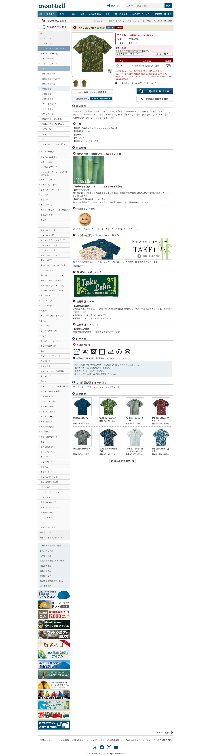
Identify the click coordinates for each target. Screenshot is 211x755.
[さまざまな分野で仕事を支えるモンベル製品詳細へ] (54, 695)
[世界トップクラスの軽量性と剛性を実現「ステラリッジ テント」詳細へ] (54, 604)
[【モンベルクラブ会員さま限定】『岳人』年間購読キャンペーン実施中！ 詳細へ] (54, 614)
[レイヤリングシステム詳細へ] (54, 685)
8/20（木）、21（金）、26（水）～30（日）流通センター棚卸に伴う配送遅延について (144, 77)
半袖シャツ (150, 21)
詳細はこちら (79, 265)
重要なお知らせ (47, 740)
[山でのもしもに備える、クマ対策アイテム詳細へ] (54, 624)
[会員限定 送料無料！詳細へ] (54, 715)
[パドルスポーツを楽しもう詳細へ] (54, 674)
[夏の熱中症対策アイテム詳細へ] (54, 654)
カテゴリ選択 (130, 5)
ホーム (96, 21)
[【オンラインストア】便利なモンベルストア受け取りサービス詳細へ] (54, 725)
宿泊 (82, 14)
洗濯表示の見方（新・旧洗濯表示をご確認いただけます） (102, 358)
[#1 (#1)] (92, 53)
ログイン (115, 5)
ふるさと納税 (95, 14)
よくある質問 (63, 740)
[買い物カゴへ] (54, 21)
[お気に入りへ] (54, 27)
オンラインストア (47, 14)
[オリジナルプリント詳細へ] (54, 705)
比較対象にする (82, 98)
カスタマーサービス (141, 14)
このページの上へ (164, 732)
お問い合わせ (78, 740)
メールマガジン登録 (95, 740)
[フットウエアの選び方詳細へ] (54, 634)
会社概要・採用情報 (163, 14)
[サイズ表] (163, 54)
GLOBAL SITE (164, 740)
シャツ (142, 21)
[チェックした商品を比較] (101, 98)
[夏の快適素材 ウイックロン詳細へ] (54, 594)
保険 (74, 14)
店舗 (108, 14)
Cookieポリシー (133, 740)
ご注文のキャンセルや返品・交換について (137, 83)
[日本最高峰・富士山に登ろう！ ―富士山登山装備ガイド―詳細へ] (54, 664)
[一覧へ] (122, 461)
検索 (168, 5)
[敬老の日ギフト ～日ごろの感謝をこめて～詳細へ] (54, 644)
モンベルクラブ (121, 14)
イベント (63, 14)
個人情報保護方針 (115, 740)
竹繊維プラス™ (88, 128)
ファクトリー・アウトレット (127, 21)
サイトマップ (149, 740)
